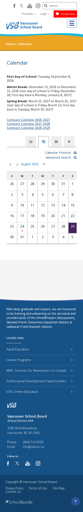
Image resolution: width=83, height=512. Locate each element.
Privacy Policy (14, 488)
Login (43, 14)
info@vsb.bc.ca (33, 446)
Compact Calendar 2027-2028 (28, 124)
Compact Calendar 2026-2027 (28, 120)
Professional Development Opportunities (36, 381)
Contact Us (13, 492)
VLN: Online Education (22, 391)
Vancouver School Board (40, 482)
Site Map (59, 488)
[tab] (31, 141)
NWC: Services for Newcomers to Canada (36, 370)
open (44, 165)
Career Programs (18, 360)
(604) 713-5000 (33, 442)
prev (9, 164)
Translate (28, 14)
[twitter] (21, 6)
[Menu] (72, 23)
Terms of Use (38, 488)
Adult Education (17, 349)
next (17, 164)
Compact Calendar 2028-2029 (28, 128)
